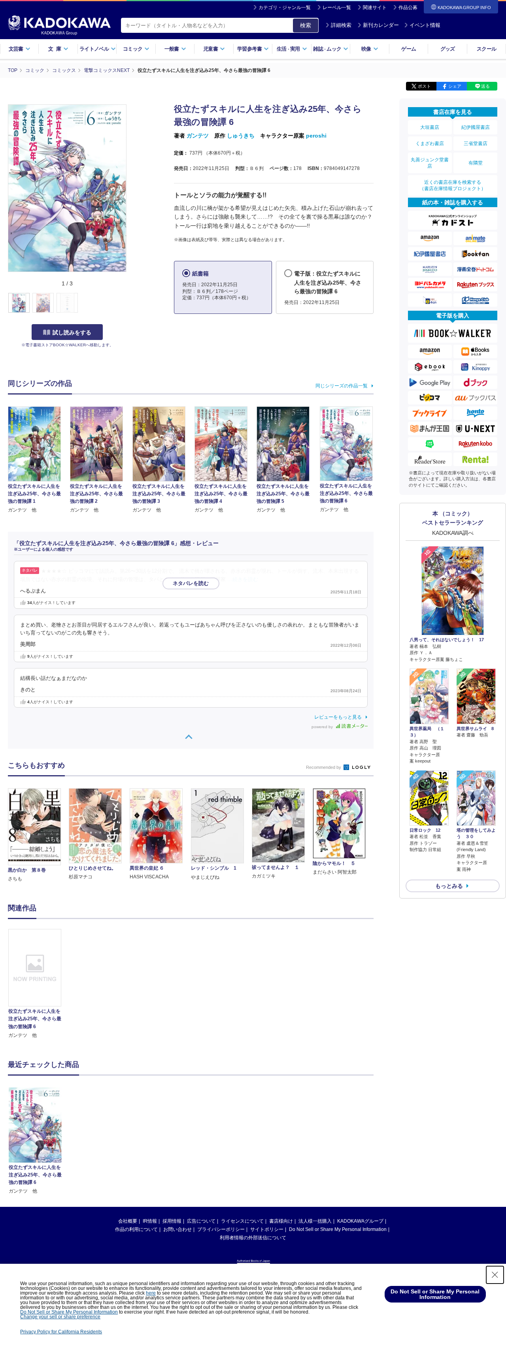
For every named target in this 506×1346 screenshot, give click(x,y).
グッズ (447, 49)
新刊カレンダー (381, 25)
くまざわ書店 (429, 143)
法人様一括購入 (315, 1221)
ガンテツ (198, 135)
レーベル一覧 (337, 7)
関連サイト (375, 7)
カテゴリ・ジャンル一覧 (285, 7)
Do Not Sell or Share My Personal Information (338, 1229)
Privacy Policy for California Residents (61, 1332)
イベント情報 (425, 25)
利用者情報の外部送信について (253, 1237)
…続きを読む (242, 579)
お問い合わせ (177, 1229)
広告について (201, 1221)
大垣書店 (429, 127)
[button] (131, 303)
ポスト (424, 86)
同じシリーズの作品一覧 (341, 386)
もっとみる (449, 886)
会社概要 (127, 1221)
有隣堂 (475, 163)
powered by (323, 727)
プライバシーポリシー (221, 1229)
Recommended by (324, 767)
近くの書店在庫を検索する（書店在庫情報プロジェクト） (452, 185)
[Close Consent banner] (495, 1275)
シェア (454, 86)
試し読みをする (72, 332)
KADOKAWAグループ (360, 1221)
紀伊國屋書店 (475, 127)
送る (485, 86)
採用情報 (171, 1221)
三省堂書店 (475, 143)
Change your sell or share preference (60, 1316)
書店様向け (281, 1221)
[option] (39, 984)
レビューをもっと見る (338, 717)
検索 (305, 25)
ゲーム (408, 49)
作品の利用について (136, 1229)
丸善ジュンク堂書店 (430, 163)
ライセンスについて (242, 1221)
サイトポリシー (266, 1229)
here (151, 1293)
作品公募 (407, 7)
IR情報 (150, 1221)
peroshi (316, 135)
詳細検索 (341, 25)
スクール (486, 49)
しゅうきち (241, 135)
